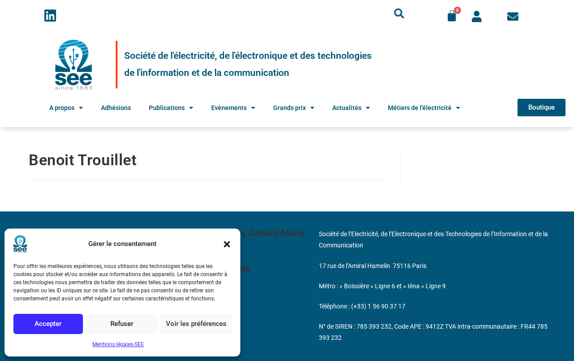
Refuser (121, 324)
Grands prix (289, 107)
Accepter (48, 324)
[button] (226, 244)
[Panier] (452, 15)
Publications (167, 107)
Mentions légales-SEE (118, 344)
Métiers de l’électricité (420, 107)
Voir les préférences (196, 324)
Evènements (229, 107)
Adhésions (116, 107)
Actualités (346, 107)
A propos (61, 107)
